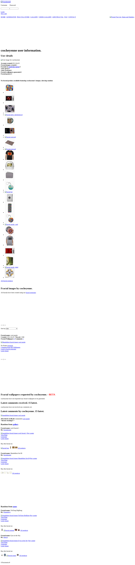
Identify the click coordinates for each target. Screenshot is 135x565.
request (10, 345)
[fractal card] (10, 135)
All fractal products (7, 281)
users (15, 507)
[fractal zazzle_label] (11, 267)
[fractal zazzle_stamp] (10, 103)
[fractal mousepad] (13, 448)
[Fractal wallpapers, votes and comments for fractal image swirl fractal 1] (14, 433)
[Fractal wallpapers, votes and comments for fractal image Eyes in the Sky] (14, 541)
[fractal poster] (16, 448)
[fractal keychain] (8, 473)
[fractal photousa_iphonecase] (10, 212)
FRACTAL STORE (23, 17)
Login (3, 12)
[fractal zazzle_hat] (10, 169)
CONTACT (72, 17)
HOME (3, 17)
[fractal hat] (8, 192)
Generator (4, 437)
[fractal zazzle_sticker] (18, 555)
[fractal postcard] (10, 137)
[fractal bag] (5, 448)
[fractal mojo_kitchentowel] (14, 115)
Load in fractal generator (8, 349)
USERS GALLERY (45, 17)
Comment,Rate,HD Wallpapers (10, 347)
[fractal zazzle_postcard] (10, 113)
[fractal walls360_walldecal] (10, 277)
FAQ (66, 17)
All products (21, 448)
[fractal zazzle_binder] (10, 265)
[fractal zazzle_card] (11, 224)
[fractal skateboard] (10, 448)
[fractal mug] (10, 125)
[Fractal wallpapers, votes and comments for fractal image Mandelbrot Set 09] (15, 458)
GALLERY (34, 17)
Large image (5, 351)
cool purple (26, 419)
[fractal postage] (10, 255)
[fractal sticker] (5, 473)
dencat (6, 537)
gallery (15, 424)
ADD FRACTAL (58, 17)
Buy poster (30, 433)
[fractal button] (10, 235)
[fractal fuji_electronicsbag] (10, 92)
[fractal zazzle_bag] (2, 555)
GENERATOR (11, 17)
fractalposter (7, 430)
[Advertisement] (67, 33)
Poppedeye (7, 512)
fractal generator (31, 292)
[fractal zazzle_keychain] (10, 190)
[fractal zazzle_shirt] (10, 159)
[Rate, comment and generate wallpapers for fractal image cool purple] (13, 415)
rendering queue (13, 67)
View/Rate (4, 435)
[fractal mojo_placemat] (10, 147)
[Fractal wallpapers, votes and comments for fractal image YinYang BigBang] (15, 515)
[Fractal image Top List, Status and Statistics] (122, 17)
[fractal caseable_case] (10, 202)
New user (4, 13)
